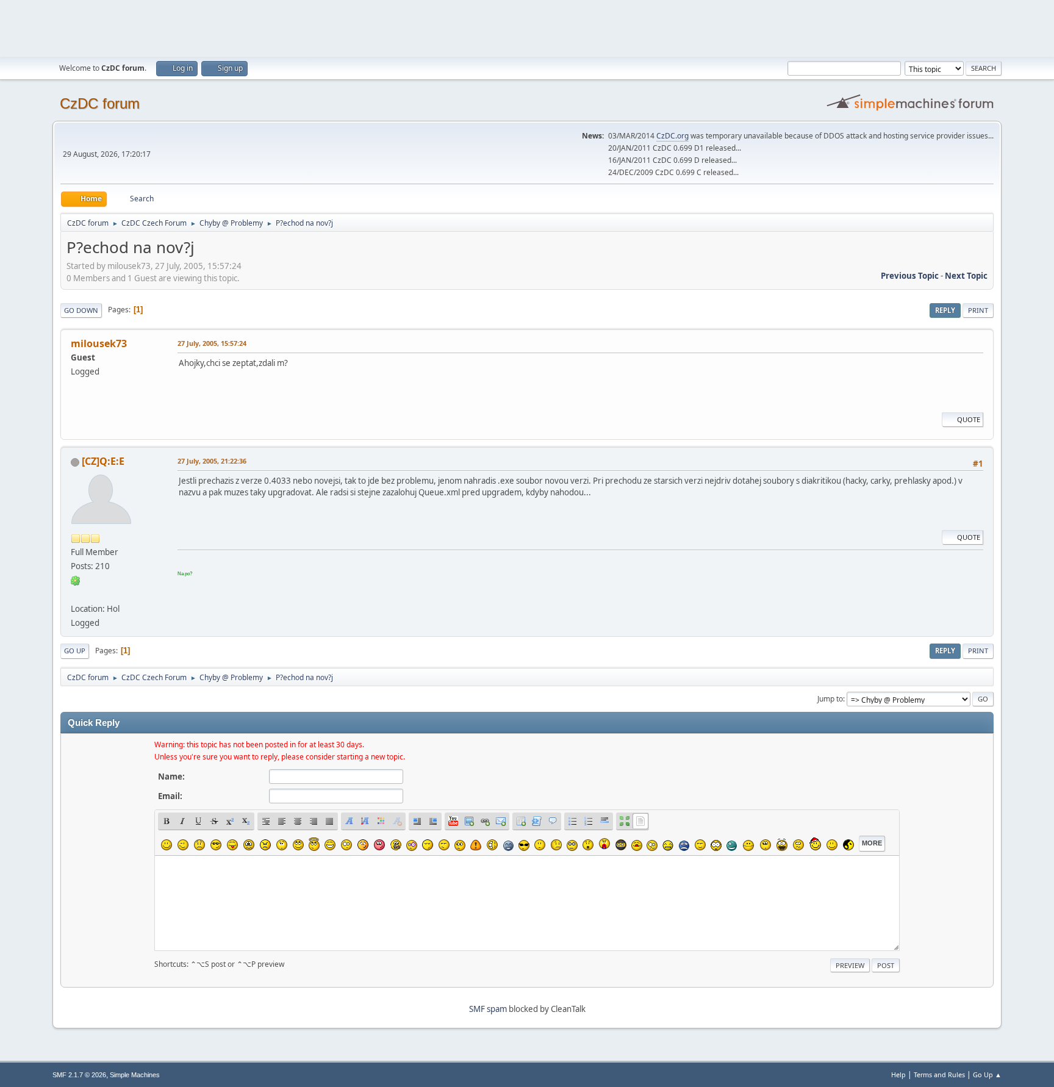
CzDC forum (100, 103)
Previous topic (910, 275)
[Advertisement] (527, 27)
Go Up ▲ (987, 1074)
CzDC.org (672, 136)
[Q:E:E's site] (76, 594)
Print (978, 310)
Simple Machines (135, 1074)
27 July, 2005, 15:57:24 (211, 343)
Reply (945, 310)
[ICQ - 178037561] (76, 580)
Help (898, 1074)
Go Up (74, 650)
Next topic (966, 275)
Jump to (830, 699)
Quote (968, 419)
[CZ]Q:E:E (103, 461)
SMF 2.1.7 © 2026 (79, 1074)
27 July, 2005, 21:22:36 (211, 460)
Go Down (81, 310)
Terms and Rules (939, 1074)
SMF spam (488, 1008)
